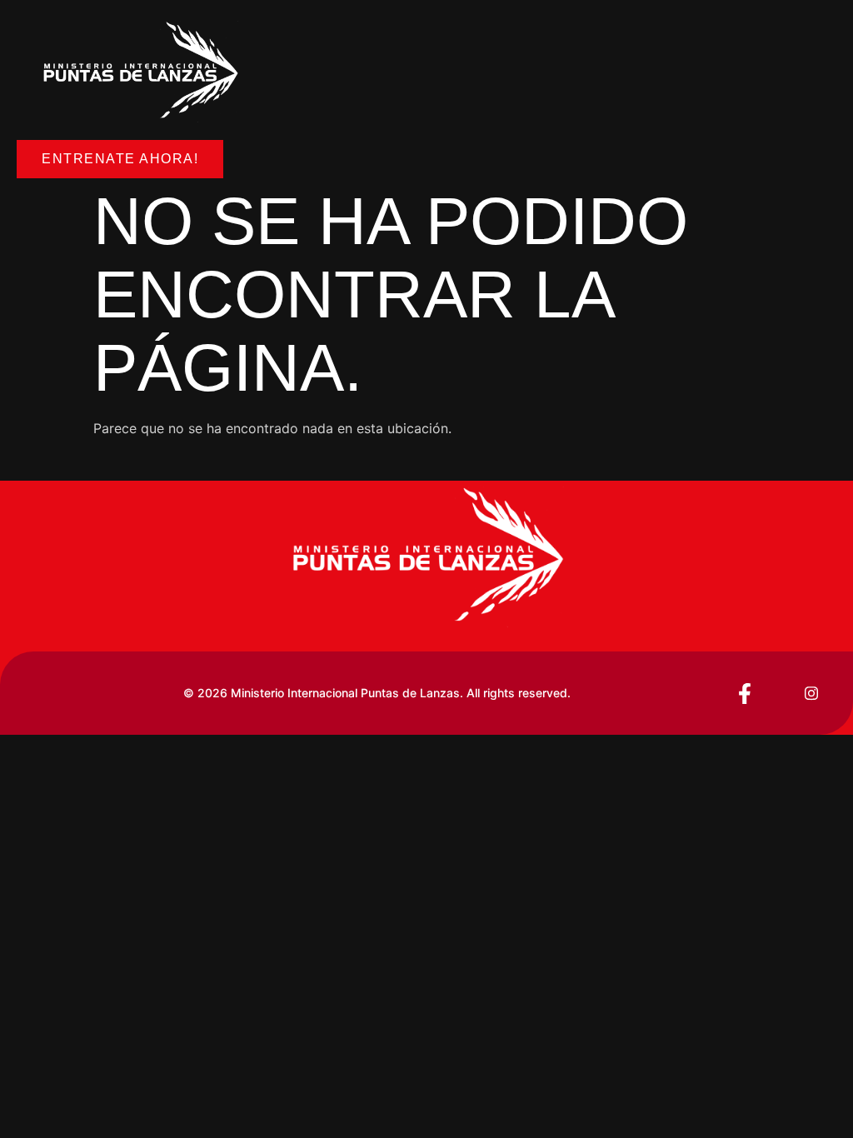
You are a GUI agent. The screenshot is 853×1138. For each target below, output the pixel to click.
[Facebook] (744, 693)
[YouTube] (778, 693)
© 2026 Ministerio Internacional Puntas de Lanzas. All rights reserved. (377, 693)
